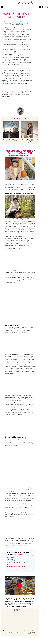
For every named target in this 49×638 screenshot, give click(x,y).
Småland (7, 218)
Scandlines (10, 576)
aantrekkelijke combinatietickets (16, 583)
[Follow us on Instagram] (42, 7)
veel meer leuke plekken (16, 504)
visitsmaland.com (9, 563)
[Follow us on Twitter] (45, 7)
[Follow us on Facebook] (40, 7)
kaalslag (26, 31)
